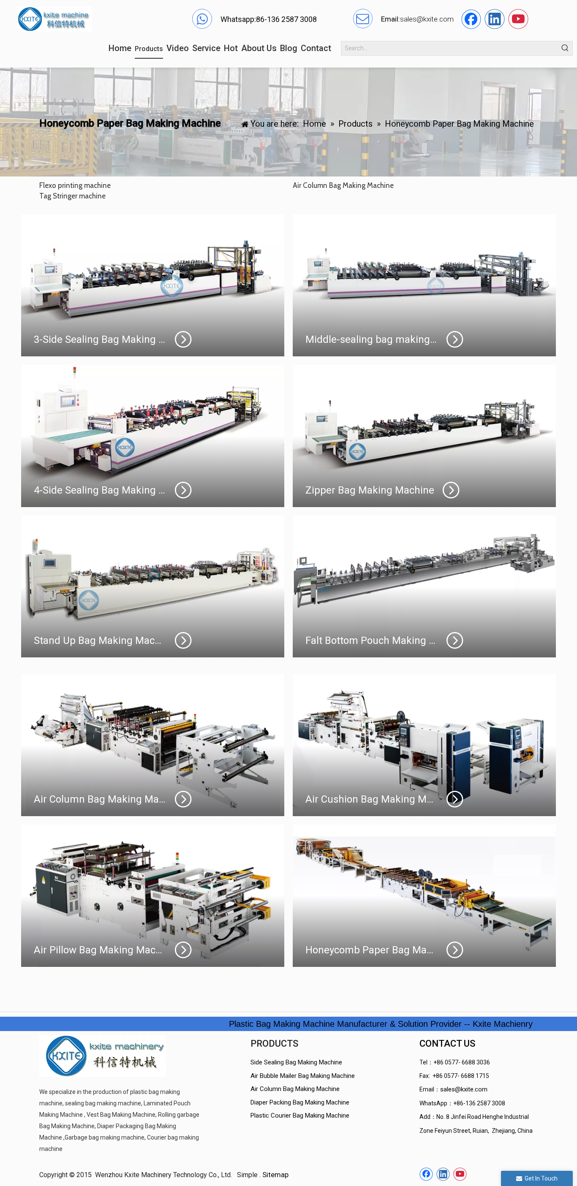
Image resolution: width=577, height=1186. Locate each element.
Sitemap (275, 1174)
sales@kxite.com (463, 1089)
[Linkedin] (494, 19)
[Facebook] (471, 19)
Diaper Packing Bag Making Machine (299, 1102)
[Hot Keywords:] (565, 48)
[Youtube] (518, 19)
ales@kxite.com (429, 19)
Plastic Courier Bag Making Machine (299, 1115)
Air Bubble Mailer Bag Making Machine (302, 1076)
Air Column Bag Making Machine (295, 1089)
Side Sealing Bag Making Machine (296, 1062)
